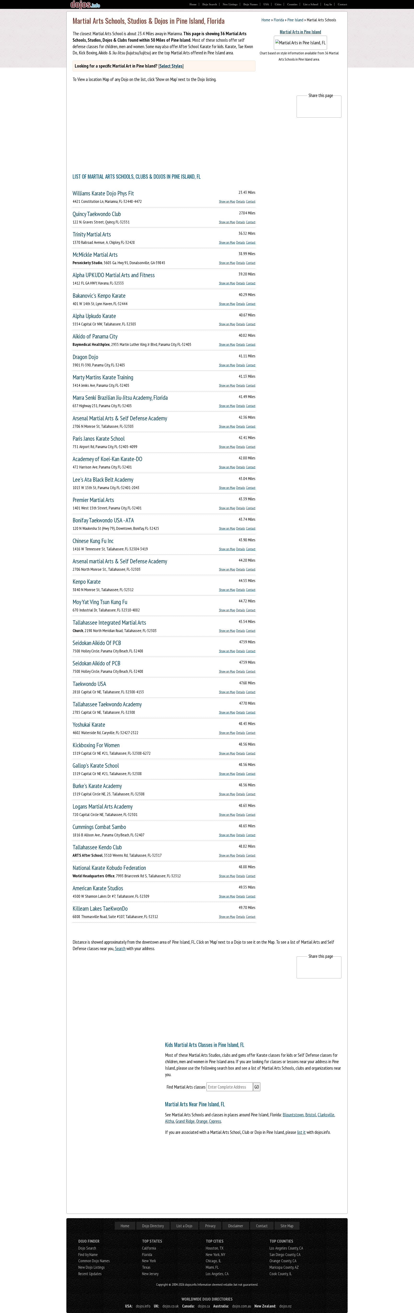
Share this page (321, 95)
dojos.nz (285, 1306)
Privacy (210, 1225)
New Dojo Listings (91, 1267)
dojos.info (143, 1306)
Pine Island (295, 20)
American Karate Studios (98, 888)
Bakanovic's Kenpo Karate (99, 295)
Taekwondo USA (89, 684)
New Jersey (150, 1273)
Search (120, 948)
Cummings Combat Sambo (99, 827)
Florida (279, 20)
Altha (169, 1121)
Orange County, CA (283, 1260)
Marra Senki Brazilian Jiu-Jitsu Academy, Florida (120, 397)
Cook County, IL (281, 1273)
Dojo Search (209, 4)
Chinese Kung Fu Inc (93, 541)
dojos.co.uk (170, 1306)
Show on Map (227, 201)
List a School (310, 4)
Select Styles (171, 66)
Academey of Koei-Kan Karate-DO (107, 459)
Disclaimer (235, 1225)
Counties (292, 4)
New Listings (230, 4)
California (149, 1248)
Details (240, 201)
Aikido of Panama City (95, 336)
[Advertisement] (160, 129)
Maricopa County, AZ (284, 1267)
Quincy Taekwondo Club (97, 214)
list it (301, 1132)
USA (266, 4)
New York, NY (215, 1254)
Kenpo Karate (87, 581)
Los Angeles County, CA (286, 1248)
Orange (201, 1121)
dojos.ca (204, 1306)
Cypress (215, 1121)
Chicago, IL (213, 1260)
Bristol (310, 1115)
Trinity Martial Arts (92, 234)
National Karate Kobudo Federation (109, 868)
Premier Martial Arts (93, 500)
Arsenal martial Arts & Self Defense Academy (120, 561)
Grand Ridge (185, 1121)
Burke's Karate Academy (97, 786)
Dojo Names (250, 4)
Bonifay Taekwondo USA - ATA (103, 520)
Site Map (287, 1225)
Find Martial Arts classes (186, 1087)
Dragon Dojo (85, 357)
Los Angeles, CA (217, 1273)
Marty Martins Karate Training (103, 377)
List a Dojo (184, 1225)
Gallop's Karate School (96, 765)
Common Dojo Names (94, 1260)
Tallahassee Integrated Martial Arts (109, 622)
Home (193, 4)
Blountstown (293, 1115)
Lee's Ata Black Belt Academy (103, 479)
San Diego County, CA (285, 1254)
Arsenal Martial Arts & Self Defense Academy (120, 418)
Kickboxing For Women (96, 745)
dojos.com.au (241, 1306)
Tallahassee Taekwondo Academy (107, 704)
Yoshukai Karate (89, 724)
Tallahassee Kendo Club (97, 847)
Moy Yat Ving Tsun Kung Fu (100, 602)
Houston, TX (215, 1248)
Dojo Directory (153, 1225)
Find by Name (88, 1254)
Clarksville (326, 1115)
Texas (146, 1267)
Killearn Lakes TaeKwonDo (100, 908)
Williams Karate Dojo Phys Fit (103, 193)
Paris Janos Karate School (99, 438)
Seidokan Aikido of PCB (96, 663)
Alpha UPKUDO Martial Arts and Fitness (114, 275)
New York (149, 1260)
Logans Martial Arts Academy (102, 806)
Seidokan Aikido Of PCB (97, 643)
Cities (278, 4)
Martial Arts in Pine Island (300, 32)
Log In (328, 4)
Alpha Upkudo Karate (94, 316)
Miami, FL (212, 1267)
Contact (342, 4)
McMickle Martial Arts (95, 254)
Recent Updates (90, 1273)
